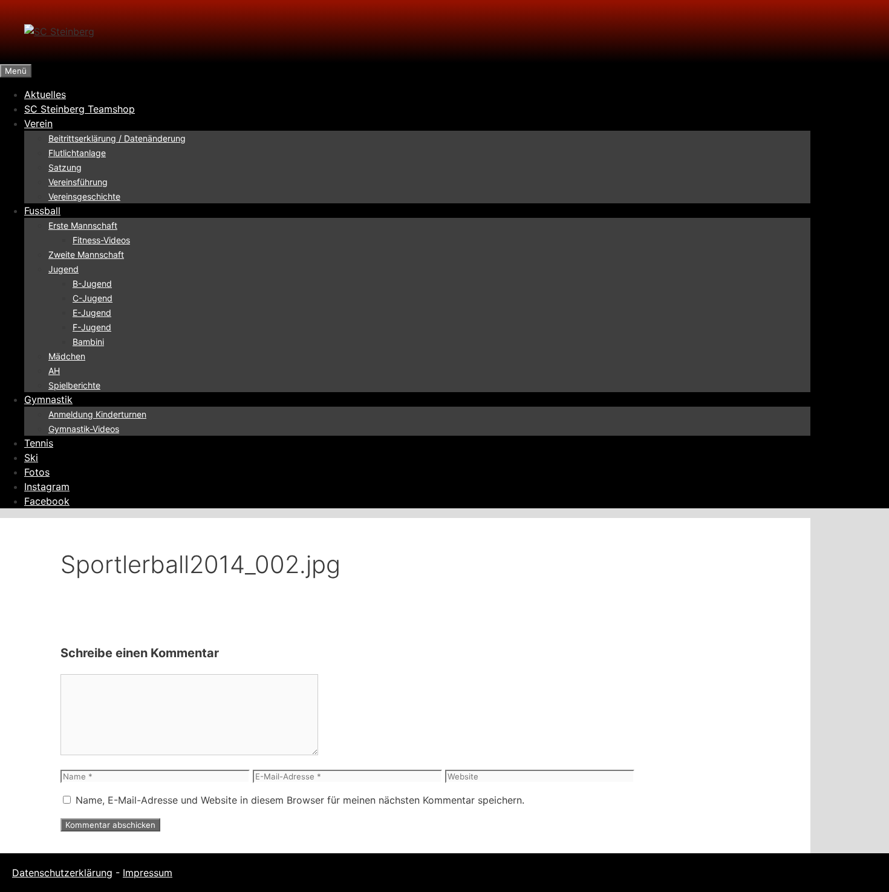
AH (54, 371)
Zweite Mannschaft (86, 254)
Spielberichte (74, 385)
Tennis (38, 443)
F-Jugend (92, 327)
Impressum (147, 873)
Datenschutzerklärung (62, 873)
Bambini (88, 341)
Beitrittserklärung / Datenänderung (117, 138)
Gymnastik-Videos (83, 429)
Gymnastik (48, 399)
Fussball (42, 211)
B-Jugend (92, 283)
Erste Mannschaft (82, 225)
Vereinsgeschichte (84, 196)
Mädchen (66, 356)
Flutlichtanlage (77, 153)
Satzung (65, 167)
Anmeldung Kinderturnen (97, 414)
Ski (31, 457)
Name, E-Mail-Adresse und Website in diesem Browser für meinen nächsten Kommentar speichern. (300, 800)
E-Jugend (92, 312)
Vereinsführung (78, 182)
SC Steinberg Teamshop (79, 109)
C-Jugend (92, 298)
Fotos (37, 472)
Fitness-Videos (101, 240)
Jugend (63, 269)
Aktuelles (45, 94)
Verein (38, 123)
